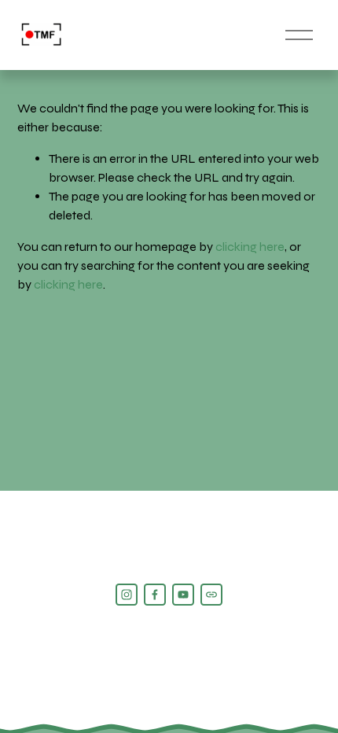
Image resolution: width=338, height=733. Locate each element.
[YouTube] (183, 595)
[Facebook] (155, 595)
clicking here (250, 246)
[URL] (211, 595)
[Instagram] (127, 595)
